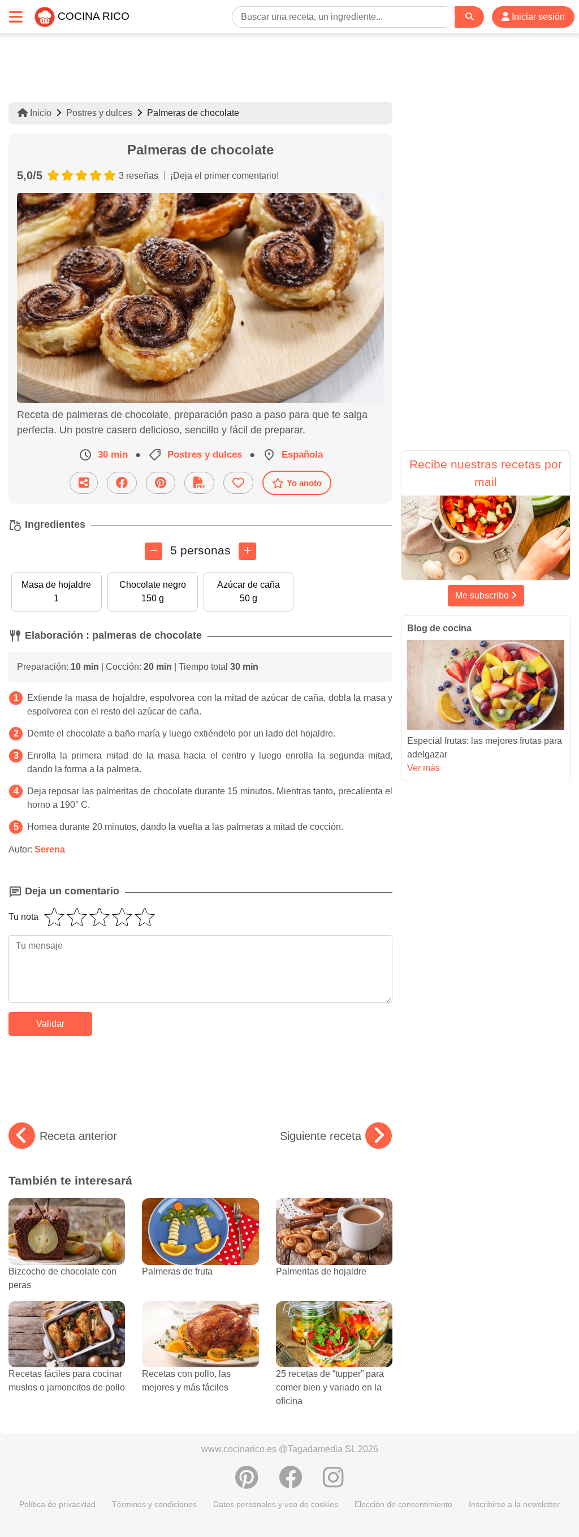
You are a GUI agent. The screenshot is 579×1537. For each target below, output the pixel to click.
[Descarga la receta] (199, 483)
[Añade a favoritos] (238, 483)
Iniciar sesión (537, 16)
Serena (49, 849)
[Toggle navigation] (16, 16)
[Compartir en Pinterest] (160, 483)
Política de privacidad (57, 1504)
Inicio (39, 113)
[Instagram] (333, 1483)
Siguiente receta (320, 1136)
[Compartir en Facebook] (122, 483)
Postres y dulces (99, 113)
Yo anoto (304, 483)
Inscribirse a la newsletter (514, 1504)
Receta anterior (78, 1136)
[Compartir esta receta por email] (84, 483)
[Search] (469, 16)
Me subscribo (483, 595)
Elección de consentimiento (403, 1504)
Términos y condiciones (154, 1504)
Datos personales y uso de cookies (275, 1504)
